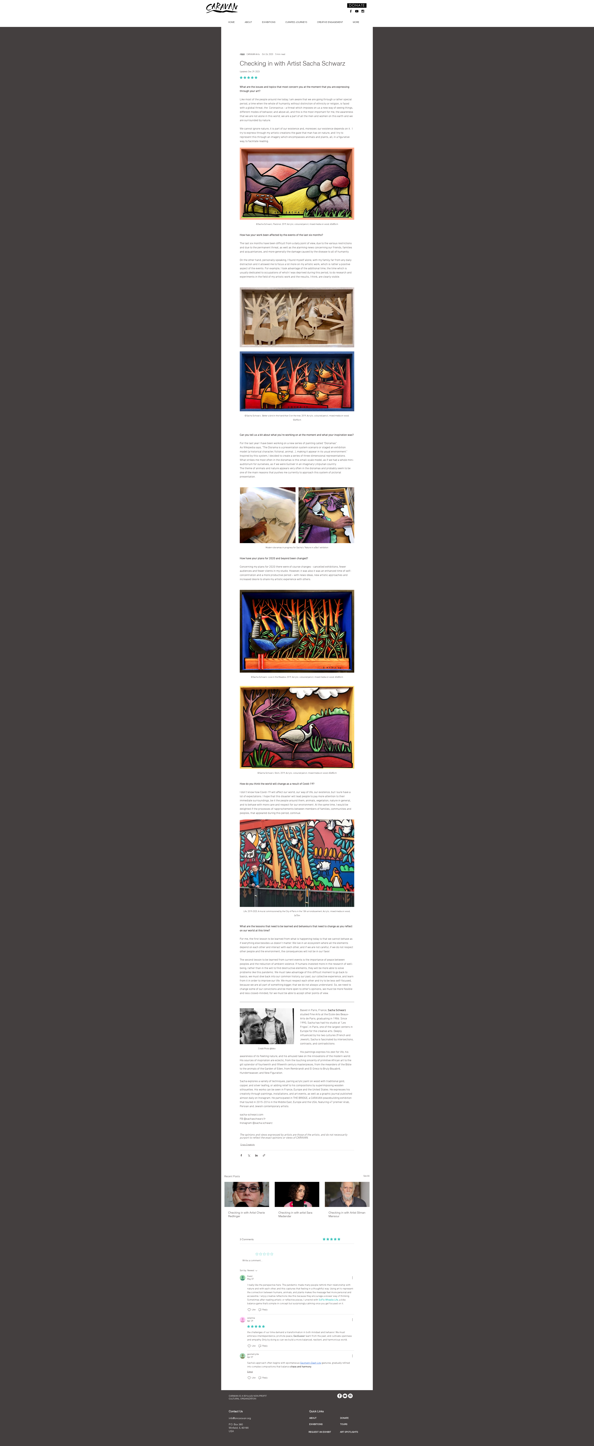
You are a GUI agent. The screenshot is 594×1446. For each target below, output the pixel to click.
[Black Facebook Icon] (351, 11)
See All (366, 1176)
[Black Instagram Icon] (363, 11)
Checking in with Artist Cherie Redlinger (246, 1214)
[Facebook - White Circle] (339, 1396)
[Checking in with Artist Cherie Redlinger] (246, 1194)
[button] (249, 22)
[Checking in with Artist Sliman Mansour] (347, 1194)
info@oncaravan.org (240, 1418)
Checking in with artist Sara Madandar (295, 1214)
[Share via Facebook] (241, 1155)
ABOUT (312, 1418)
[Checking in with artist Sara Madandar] (297, 1194)
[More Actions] (352, 1278)
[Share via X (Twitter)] (248, 1155)
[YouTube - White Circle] (345, 1396)
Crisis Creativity (247, 1144)
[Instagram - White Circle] (350, 1396)
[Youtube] (357, 11)
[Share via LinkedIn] (256, 1155)
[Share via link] (264, 1155)
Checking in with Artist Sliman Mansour (347, 1214)
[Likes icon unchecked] (249, 1310)
